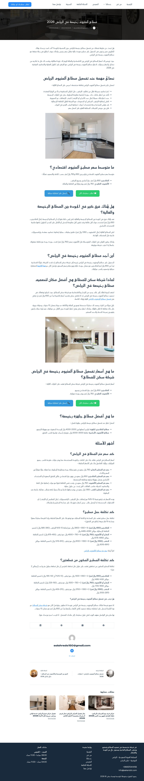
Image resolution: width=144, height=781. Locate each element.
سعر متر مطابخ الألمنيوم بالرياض (95, 550)
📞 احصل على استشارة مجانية (59, 193)
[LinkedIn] (40, 625)
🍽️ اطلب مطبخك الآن (87, 193)
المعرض (95, 4)
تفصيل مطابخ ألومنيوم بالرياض (99, 299)
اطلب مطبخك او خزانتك (20, 4)
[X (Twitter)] (82, 625)
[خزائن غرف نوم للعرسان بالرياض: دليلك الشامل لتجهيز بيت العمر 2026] (101, 702)
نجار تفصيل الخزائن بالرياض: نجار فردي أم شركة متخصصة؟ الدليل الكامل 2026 (72, 715)
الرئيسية (129, 4)
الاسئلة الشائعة (82, 4)
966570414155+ (130, 767)
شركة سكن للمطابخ (39, 605)
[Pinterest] (61, 625)
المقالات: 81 (72, 656)
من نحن (119, 4)
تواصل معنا (57, 4)
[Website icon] (72, 650)
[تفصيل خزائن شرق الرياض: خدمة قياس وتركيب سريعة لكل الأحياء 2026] (43, 702)
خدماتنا (108, 4)
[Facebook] (103, 625)
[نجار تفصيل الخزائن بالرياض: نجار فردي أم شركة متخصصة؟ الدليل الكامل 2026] (72, 702)
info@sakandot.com (128, 770)
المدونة (69, 4)
